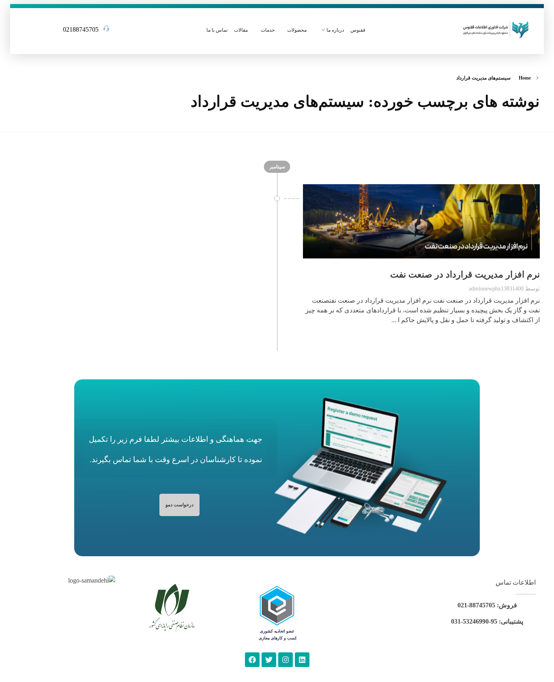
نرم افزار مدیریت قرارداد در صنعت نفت (465, 274)
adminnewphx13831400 (496, 288)
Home (525, 78)
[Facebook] (252, 659)
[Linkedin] (302, 659)
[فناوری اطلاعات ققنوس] (496, 28)
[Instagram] (285, 659)
